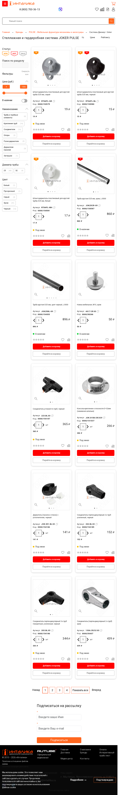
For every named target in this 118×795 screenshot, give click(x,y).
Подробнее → (78, 779)
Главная (64, 749)
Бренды (83, 752)
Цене (92, 37)
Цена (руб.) (8, 81)
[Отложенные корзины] (107, 9)
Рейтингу (105, 37)
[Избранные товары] (97, 9)
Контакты (84, 758)
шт (47, 425)
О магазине (85, 749)
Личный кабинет (113, 9)
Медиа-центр (67, 758)
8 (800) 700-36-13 (29, 9)
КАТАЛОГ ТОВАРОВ (5, 3)
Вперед (96, 689)
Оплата (102, 749)
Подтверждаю (104, 779)
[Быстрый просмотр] (36, 82)
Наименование (10, 109)
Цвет (5, 179)
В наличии (7, 100)
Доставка (65, 752)
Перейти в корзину (51, 144)
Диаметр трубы (10, 164)
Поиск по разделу (13, 60)
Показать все (80, 690)
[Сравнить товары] (102, 9)
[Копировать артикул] (54, 101)
